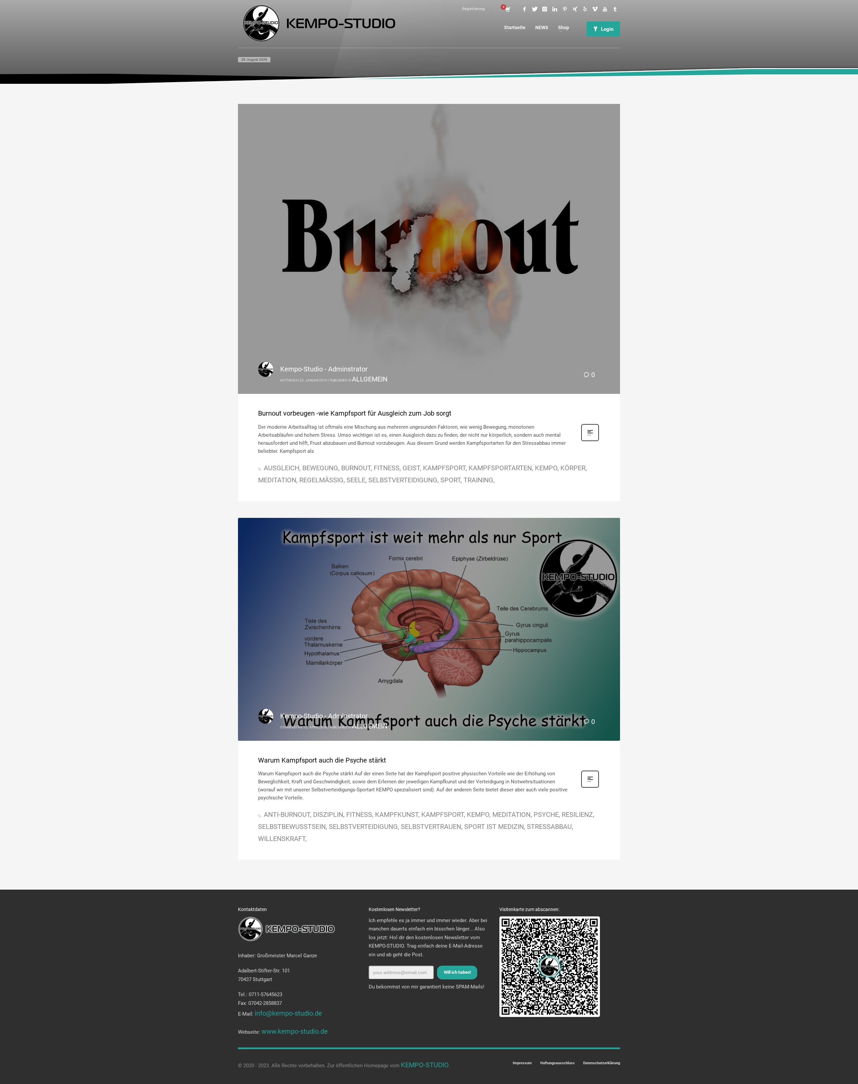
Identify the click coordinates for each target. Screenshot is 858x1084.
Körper (573, 468)
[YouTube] (605, 9)
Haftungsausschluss (557, 1063)
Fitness (387, 468)
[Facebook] (524, 9)
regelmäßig (321, 480)
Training (478, 480)
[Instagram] (545, 9)
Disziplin (328, 814)
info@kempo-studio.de (288, 1013)
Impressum (522, 1063)
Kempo (546, 468)
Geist (411, 468)
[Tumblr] (615, 9)
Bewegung (320, 468)
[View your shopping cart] (507, 9)
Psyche (546, 814)
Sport (450, 480)
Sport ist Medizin (494, 827)
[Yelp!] (585, 9)
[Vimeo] (595, 9)
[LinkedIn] (555, 9)
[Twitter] (535, 9)
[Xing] (575, 9)
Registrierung (473, 9)
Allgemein (369, 379)
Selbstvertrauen (431, 827)
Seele (356, 480)
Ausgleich (281, 468)
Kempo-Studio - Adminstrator (324, 369)
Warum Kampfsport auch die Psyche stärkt (322, 760)
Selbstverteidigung (402, 480)
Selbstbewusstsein (292, 827)
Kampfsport (444, 468)
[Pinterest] (565, 9)
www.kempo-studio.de (294, 1031)
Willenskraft (281, 839)
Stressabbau (549, 827)
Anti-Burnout (287, 814)
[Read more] (590, 440)
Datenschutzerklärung (601, 1063)
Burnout (356, 468)
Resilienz (577, 814)
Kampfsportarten (500, 468)
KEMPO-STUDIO (425, 1065)
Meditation (277, 480)
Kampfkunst (396, 814)
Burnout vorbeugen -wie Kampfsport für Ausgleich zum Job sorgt (354, 413)
